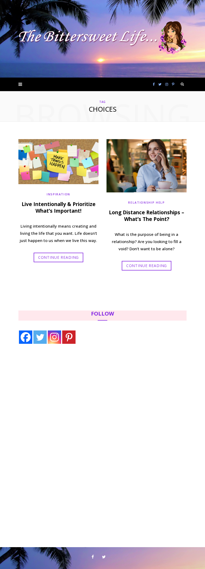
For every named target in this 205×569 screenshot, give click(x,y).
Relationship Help (146, 202)
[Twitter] (40, 337)
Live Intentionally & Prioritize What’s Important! (59, 208)
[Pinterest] (69, 337)
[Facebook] (25, 337)
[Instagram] (54, 337)
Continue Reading (58, 257)
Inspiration (58, 194)
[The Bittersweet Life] (102, 39)
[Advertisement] (52, 392)
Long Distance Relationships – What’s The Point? (146, 216)
